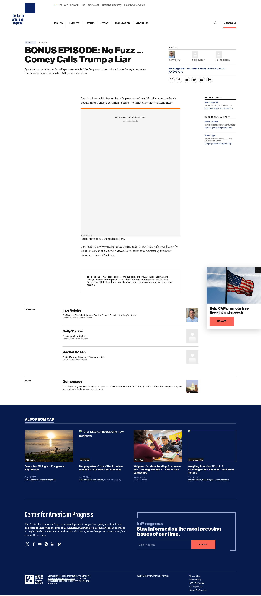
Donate (228, 23)
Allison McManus (221, 480)
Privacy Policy (195, 580)
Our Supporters (196, 586)
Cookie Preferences (197, 590)
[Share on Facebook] (179, 80)
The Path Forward (68, 4)
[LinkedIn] (52, 544)
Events (90, 23)
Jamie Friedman (194, 480)
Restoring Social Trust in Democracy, (188, 68)
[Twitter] (27, 544)
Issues (58, 23)
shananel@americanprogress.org (219, 108)
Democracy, (213, 68)
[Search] (215, 24)
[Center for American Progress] (30, 14)
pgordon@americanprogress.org (218, 128)
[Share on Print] (209, 80)
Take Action (122, 23)
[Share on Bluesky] (194, 80)
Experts (74, 23)
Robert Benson (85, 480)
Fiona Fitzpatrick (32, 480)
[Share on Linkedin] (187, 80)
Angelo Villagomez (47, 480)
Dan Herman (98, 480)
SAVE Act (93, 4)
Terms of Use (194, 576)
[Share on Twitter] (172, 80)
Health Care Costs (134, 4)
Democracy (72, 381)
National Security (111, 4)
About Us (142, 23)
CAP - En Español (196, 583)
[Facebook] (33, 544)
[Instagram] (46, 544)
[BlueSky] (59, 544)
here (121, 239)
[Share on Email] (202, 80)
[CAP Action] (35, 579)
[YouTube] (39, 544)
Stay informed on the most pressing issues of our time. (179, 529)
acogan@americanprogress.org (218, 144)
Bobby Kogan (207, 480)
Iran (83, 4)
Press (104, 23)
